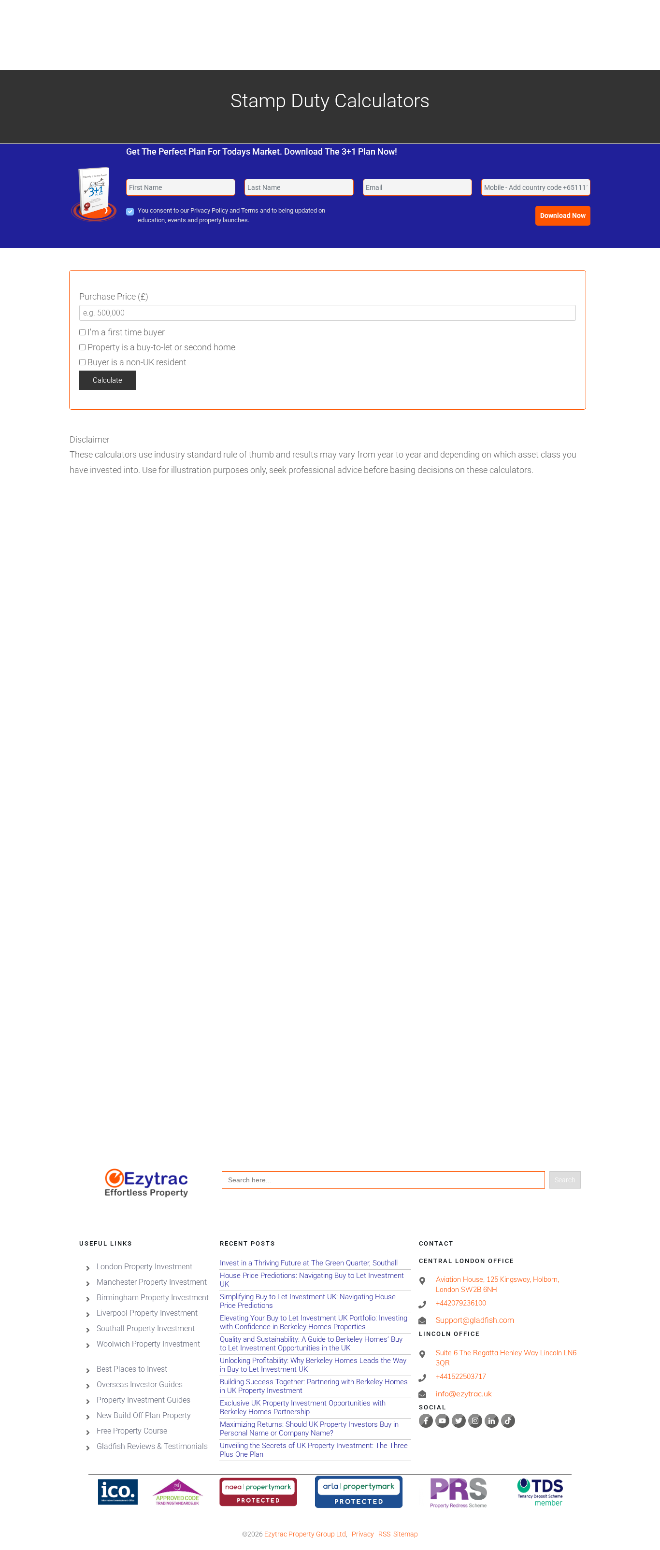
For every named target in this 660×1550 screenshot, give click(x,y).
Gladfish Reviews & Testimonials (152, 1446)
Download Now (563, 215)
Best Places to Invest (132, 1369)
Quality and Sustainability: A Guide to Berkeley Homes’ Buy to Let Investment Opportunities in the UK (315, 1344)
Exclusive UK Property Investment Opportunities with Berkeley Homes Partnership (315, 1407)
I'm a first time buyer (125, 332)
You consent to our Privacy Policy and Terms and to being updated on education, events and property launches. (231, 215)
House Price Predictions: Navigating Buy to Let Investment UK (315, 1280)
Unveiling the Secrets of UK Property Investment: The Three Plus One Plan (315, 1450)
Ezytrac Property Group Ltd (305, 1534)
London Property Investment (144, 1266)
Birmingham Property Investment (153, 1297)
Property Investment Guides (143, 1400)
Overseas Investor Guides (140, 1384)
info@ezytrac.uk (464, 1393)
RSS (384, 1534)
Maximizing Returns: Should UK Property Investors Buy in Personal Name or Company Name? (315, 1429)
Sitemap (405, 1534)
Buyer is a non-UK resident (136, 362)
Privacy (363, 1534)
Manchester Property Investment (152, 1282)
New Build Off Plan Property (144, 1415)
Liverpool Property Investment (147, 1313)
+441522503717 (461, 1376)
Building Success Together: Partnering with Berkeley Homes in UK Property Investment (315, 1386)
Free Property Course (132, 1430)
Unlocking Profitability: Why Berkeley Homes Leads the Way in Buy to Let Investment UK (315, 1365)
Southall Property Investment (146, 1328)
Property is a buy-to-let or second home (160, 347)
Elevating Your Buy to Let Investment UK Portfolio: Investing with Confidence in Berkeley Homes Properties (315, 1322)
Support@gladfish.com (475, 1320)
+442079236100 (461, 1303)
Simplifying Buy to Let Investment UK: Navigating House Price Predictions (315, 1301)
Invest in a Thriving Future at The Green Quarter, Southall (315, 1263)
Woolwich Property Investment (148, 1344)
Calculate (107, 380)
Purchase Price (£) (113, 296)
